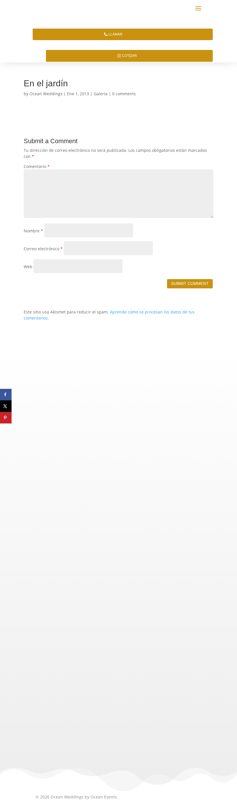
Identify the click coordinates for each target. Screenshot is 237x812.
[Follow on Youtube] (97, 680)
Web (28, 266)
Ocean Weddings (45, 93)
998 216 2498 (91, 599)
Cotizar (129, 56)
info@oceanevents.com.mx (72, 609)
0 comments (124, 93)
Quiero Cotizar (118, 437)
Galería (101, 93)
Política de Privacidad (56, 634)
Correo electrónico (43, 248)
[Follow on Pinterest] (83, 680)
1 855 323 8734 (102, 588)
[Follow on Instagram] (55, 680)
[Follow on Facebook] (69, 680)
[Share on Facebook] (6, 394)
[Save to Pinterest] (6, 417)
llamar (115, 34)
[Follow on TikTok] (41, 680)
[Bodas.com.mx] (51, 731)
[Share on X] (6, 406)
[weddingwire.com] (88, 731)
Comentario (37, 166)
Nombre (33, 231)
